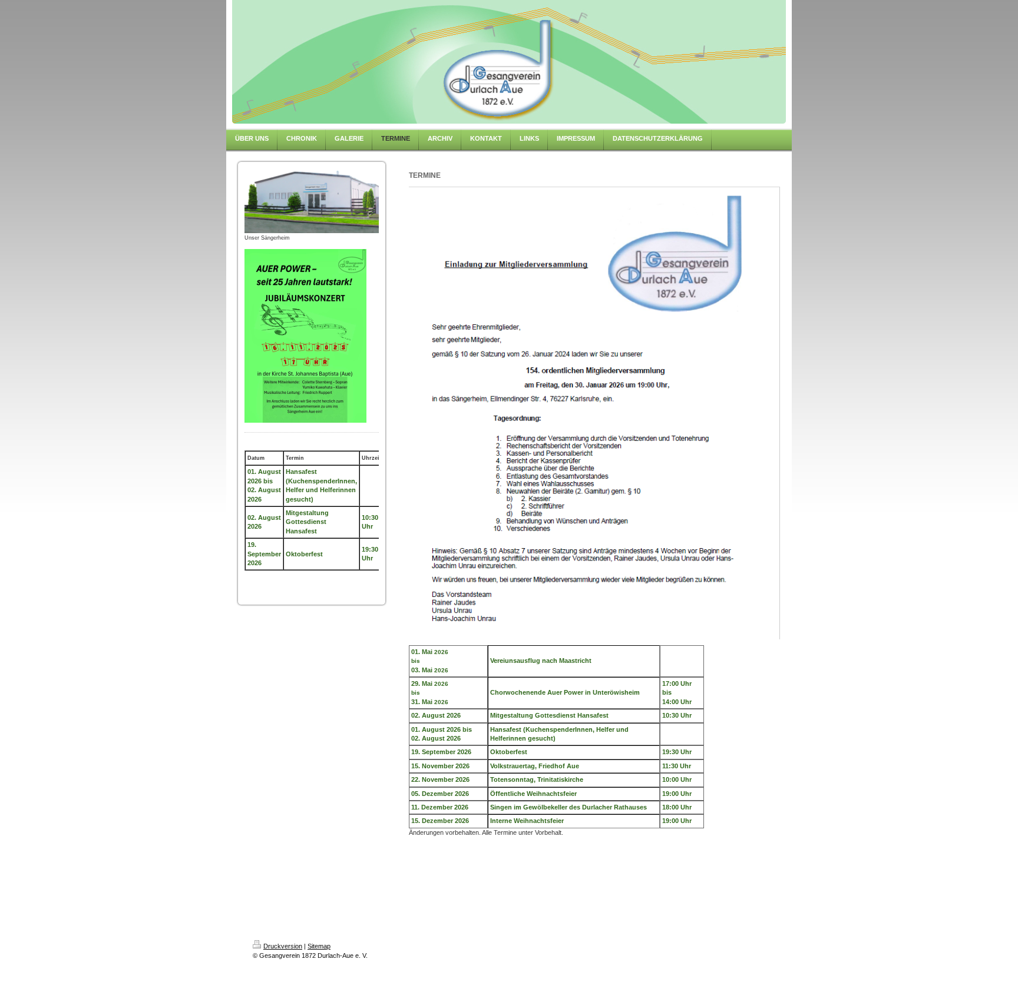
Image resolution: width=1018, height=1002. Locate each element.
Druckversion (282, 946)
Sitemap (319, 946)
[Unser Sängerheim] (311, 200)
